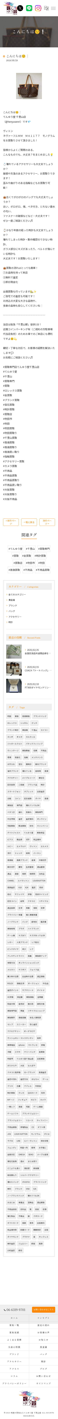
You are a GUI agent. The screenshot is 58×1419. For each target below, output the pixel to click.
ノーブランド (12, 921)
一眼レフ (11, 1106)
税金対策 (11, 1004)
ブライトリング (39, 1182)
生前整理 (29, 867)
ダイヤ (38, 798)
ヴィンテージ (13, 750)
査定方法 (24, 1079)
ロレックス (12, 723)
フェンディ (12, 1147)
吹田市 (10, 1058)
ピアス (10, 839)
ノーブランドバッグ (15, 1195)
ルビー (10, 846)
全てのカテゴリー (17, 594)
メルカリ (11, 969)
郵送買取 (22, 826)
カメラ (43, 1099)
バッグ (12, 611)
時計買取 (11, 1093)
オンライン (41, 819)
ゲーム (45, 1079)
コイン (17, 798)
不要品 (21, 1216)
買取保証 (40, 832)
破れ (20, 812)
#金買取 (26, 556)
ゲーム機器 (38, 1106)
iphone (21, 1045)
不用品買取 (12, 1127)
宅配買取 (11, 826)
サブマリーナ (27, 990)
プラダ (21, 928)
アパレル (28, 1086)
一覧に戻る (29, 522)
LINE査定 (11, 1250)
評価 (30, 894)
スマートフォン (13, 791)
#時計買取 (40, 556)
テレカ (21, 1093)
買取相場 (11, 928)
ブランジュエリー (14, 1120)
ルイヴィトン (23, 880)
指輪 (26, 757)
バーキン (37, 853)
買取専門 (39, 812)
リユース (29, 1120)
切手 (28, 839)
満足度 (27, 1168)
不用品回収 (12, 1209)
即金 (33, 1243)
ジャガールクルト (14, 743)
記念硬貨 (28, 798)
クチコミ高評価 (13, 1072)
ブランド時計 (13, 730)
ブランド (13, 605)
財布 (31, 826)
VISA (28, 1189)
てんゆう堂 (28, 832)
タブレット (28, 791)
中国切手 (42, 860)
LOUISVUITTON (39, 880)
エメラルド (21, 846)
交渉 (20, 908)
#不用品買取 (43, 570)
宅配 (28, 1106)
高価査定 (42, 1072)
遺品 (9, 874)
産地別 (34, 921)
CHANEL (10, 880)
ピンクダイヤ (13, 949)
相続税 (32, 874)
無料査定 (11, 1243)
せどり (34, 1099)
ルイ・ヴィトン (30, 1141)
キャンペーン (42, 826)
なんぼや (31, 1065)
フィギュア (22, 1099)
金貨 (33, 860)
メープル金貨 (42, 1154)
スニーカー (21, 1024)
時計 (11, 622)
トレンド (18, 853)
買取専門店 (12, 1010)
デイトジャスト (13, 832)
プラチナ (26, 1236)
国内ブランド (40, 764)
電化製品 (11, 1216)
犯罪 (43, 908)
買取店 (10, 805)
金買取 (42, 1052)
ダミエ (47, 1134)
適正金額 (11, 908)
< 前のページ (11, 522)
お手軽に (42, 1147)
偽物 (35, 908)
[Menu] (53, 8)
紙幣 (22, 901)
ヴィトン (33, 846)
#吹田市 (30, 563)
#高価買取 (14, 570)
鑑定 (34, 887)
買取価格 (30, 997)
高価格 (10, 860)
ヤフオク (22, 969)
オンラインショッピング (29, 962)
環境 (9, 757)
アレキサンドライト (15, 956)
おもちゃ (35, 1079)
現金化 (17, 757)
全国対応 (11, 1154)
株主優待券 (12, 1230)
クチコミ (31, 901)
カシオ (10, 737)
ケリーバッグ (29, 1052)
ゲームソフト (13, 1113)
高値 (46, 771)
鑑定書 (43, 921)
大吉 (22, 1065)
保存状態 (44, 1141)
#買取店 (17, 563)
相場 (28, 853)
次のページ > (47, 522)
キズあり (22, 935)
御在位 (41, 778)
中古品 (45, 983)
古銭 (9, 798)
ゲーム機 (11, 935)
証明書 (40, 997)
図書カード (25, 1230)
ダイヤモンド (13, 1236)
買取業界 (11, 1017)
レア (31, 949)
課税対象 (41, 1004)
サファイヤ (19, 894)
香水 (22, 1161)
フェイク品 (34, 969)
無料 (9, 1189)
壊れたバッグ (13, 1182)
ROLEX (10, 983)
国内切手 (11, 867)
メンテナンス (37, 757)
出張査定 (41, 791)
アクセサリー (15, 616)
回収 (37, 1209)
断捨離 (36, 1168)
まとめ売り (32, 1161)
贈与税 (30, 1004)
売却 (41, 887)
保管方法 (11, 962)
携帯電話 (11, 1045)
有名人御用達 (35, 1017)
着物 (20, 867)
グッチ (34, 723)
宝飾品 (30, 1202)
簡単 (33, 1147)
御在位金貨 (12, 1161)
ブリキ (10, 1086)
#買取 (15, 556)
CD (33, 1127)
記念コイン (12, 901)
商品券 (19, 839)
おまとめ (11, 1202)
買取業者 (26, 750)
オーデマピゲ (29, 1031)
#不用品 (27, 570)
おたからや (12, 1065)
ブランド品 (32, 784)
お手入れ (11, 764)
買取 (17, 716)
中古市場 (11, 819)
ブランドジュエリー (30, 1113)
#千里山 (30, 549)
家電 (43, 1045)
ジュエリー (23, 1243)
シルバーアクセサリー (29, 1175)
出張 (46, 1230)
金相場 (38, 771)
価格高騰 (22, 1017)
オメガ (19, 737)
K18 (20, 887)
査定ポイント (13, 990)
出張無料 (41, 1223)
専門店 (19, 805)
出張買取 (41, 1058)
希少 (24, 949)
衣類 (44, 1209)
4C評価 (10, 997)
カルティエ (30, 737)
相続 (24, 874)
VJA (34, 1189)
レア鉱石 (35, 942)
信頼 (35, 750)
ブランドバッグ (39, 716)
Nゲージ (10, 1099)
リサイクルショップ (36, 1010)
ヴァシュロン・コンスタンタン (20, 1038)
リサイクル (43, 901)
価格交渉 (20, 983)
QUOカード (32, 1093)
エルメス (44, 846)
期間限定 (37, 1230)
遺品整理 (41, 867)
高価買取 (26, 716)
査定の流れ (12, 1079)
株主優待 (37, 839)
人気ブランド (22, 942)
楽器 (20, 1106)
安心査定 (33, 1024)
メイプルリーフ (28, 778)
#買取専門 (44, 549)
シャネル (24, 723)
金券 (39, 1038)
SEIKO (30, 1154)
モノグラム (35, 1134)
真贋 (28, 908)
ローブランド (29, 1072)
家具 (31, 1223)
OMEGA (22, 1154)
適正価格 (41, 976)
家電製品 (24, 1127)
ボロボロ (26, 1182)
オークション (33, 983)
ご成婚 (21, 784)
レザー (10, 942)
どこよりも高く (13, 1168)
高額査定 (11, 887)
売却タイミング (41, 894)
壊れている (27, 771)
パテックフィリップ (34, 743)
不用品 (43, 750)
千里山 (34, 730)
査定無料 (29, 819)
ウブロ (10, 1141)
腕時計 (29, 764)
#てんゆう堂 (15, 549)
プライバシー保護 (14, 915)
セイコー (44, 730)
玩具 (43, 1093)
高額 (41, 1243)
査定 (20, 819)
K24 (26, 887)
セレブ (10, 1024)
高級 (24, 1223)
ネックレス (43, 1236)
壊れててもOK (33, 1195)
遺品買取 (41, 1202)
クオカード (38, 1216)
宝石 (20, 764)
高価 (46, 798)
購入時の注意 (13, 976)
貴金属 (12, 599)
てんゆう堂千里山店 (25, 1058)
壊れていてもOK (32, 805)
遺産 (17, 874)
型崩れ (29, 812)
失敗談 (38, 1086)
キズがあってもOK (37, 935)
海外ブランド (13, 771)
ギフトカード (13, 1223)
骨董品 (21, 1202)
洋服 (9, 1052)
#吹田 (41, 563)
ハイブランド (33, 928)
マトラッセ (32, 1045)
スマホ (17, 1052)
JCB (9, 1134)
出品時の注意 (27, 976)
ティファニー (42, 1120)
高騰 (30, 956)
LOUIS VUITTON (20, 1134)
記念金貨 (11, 784)
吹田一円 (24, 1147)
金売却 (21, 1004)
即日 (20, 1250)
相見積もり (12, 1175)
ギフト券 (41, 1127)
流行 (9, 853)
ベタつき (11, 812)
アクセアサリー (13, 1031)
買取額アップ (40, 956)
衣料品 (23, 1209)
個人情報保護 (31, 915)
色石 (9, 894)
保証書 (20, 997)
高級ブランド (22, 860)
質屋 (22, 1010)
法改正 (42, 874)
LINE (18, 1141)
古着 (18, 1086)
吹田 (9, 716)
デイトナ (41, 990)
